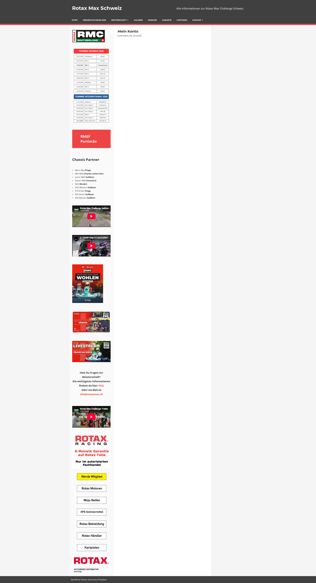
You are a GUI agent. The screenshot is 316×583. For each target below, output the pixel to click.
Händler (152, 20)
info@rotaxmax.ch (91, 394)
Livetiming (182, 20)
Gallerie (138, 20)
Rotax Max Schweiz (97, 8)
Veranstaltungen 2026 (94, 20)
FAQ (101, 385)
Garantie (166, 20)
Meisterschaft (118, 20)
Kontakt (196, 20)
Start (75, 20)
